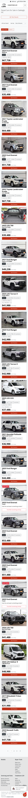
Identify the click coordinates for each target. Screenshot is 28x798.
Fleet (16, 769)
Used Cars (18, 766)
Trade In (17, 771)
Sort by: (12, 23)
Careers (17, 784)
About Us (17, 780)
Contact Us (18, 782)
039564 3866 (22, 1)
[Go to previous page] (8, 751)
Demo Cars (18, 764)
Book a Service (5, 778)
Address (14, 1)
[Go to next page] (20, 751)
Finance (17, 767)
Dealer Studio (10, 796)
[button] (25, 5)
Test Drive (17, 773)
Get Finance (14, 63)
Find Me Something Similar (14, 510)
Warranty (3, 782)
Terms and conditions (21, 785)
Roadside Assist (5, 780)
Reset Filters (5, 29)
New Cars (17, 762)
